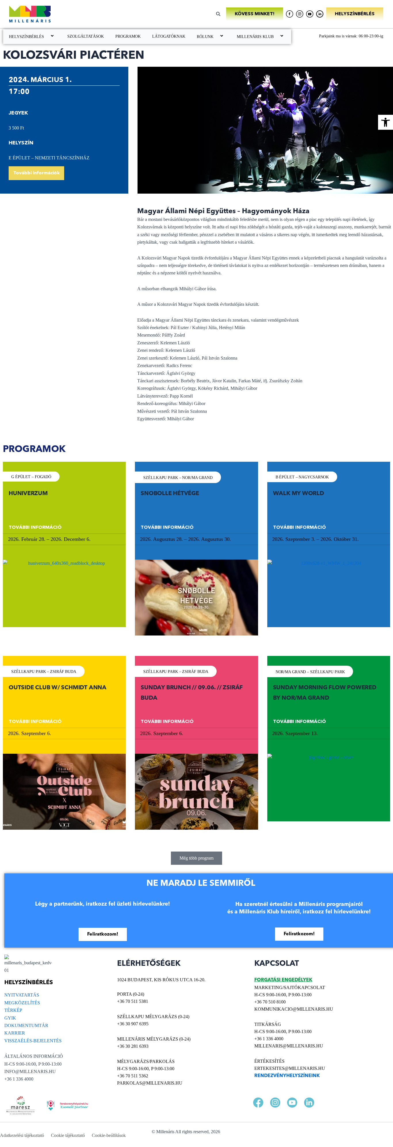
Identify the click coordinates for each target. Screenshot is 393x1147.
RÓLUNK (205, 37)
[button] (385, 122)
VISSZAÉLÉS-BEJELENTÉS (33, 1040)
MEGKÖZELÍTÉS (22, 1002)
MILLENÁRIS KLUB (255, 37)
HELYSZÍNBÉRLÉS (26, 37)
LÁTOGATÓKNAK (168, 36)
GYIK (10, 1018)
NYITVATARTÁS (21, 995)
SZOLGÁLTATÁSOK (85, 36)
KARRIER (14, 1032)
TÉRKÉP (13, 1010)
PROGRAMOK (128, 36)
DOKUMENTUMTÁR (26, 1025)
